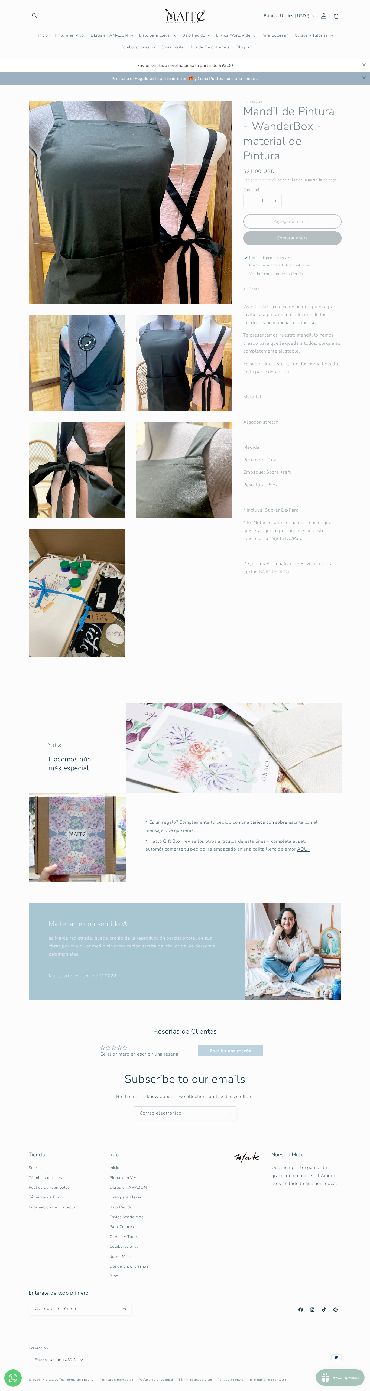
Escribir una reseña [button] (230, 1051)
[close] (364, 65)
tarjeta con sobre (269, 822)
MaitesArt (50, 1379)
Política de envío (231, 1379)
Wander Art (257, 307)
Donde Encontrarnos (128, 1266)
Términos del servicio (49, 1177)
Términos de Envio (46, 1197)
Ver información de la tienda (276, 273)
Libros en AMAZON (128, 1187)
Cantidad (251, 189)
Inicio (114, 1167)
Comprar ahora (292, 238)
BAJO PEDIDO (274, 572)
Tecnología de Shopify (76, 1379)
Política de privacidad (156, 1379)
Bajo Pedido (120, 1207)
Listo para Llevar (125, 1197)
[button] (35, 16)
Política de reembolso (49, 1187)
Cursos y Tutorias (126, 1236)
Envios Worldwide (126, 1217)
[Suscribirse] (229, 1113)
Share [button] (254, 289)
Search (35, 1167)
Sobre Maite (120, 1256)
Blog (113, 1276)
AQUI (303, 849)
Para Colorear (122, 1227)
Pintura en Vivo (123, 1177)
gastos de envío (263, 179)
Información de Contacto (52, 1207)
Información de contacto (267, 1379)
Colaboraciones (124, 1246)
